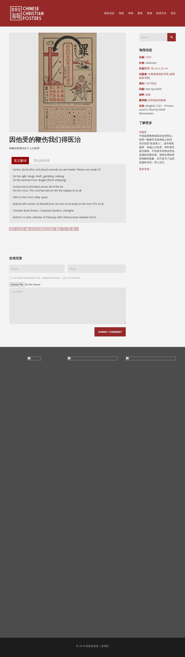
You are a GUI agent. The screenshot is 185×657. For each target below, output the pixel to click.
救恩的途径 (20, 229)
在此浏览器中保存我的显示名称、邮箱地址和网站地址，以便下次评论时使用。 (47, 277)
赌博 (64, 229)
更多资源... (145, 169)
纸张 (148, 94)
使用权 (105, 646)
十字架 (58, 229)
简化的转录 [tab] (42, 160)
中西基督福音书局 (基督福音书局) (43, 229)
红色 (73, 229)
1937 (27, 229)
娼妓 (68, 229)
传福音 (12, 229)
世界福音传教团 (157, 100)
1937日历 (151, 83)
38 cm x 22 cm (159, 68)
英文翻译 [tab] (20, 160)
